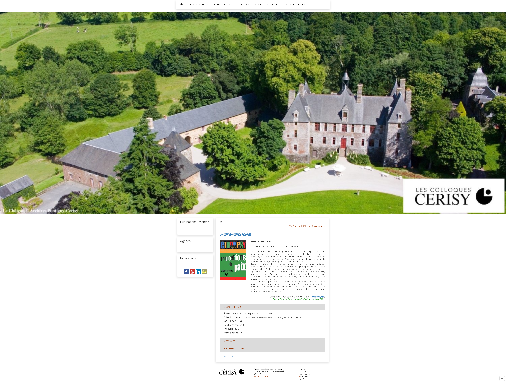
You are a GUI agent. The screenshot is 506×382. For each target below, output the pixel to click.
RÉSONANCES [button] (233, 4)
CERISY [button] (194, 4)
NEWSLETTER (249, 4)
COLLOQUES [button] (207, 4)
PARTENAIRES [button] (264, 4)
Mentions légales (303, 377)
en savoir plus (317, 296)
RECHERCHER (298, 4)
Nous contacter (303, 370)
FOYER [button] (219, 4)
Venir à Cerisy (305, 374)
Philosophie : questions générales (235, 234)
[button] (502, 378)
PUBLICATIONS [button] (281, 4)
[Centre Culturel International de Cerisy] (181, 4)
